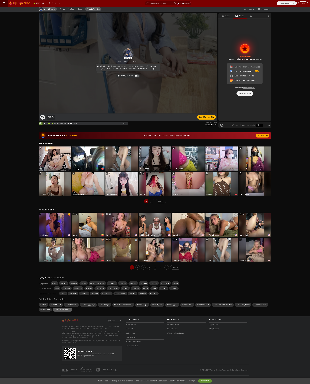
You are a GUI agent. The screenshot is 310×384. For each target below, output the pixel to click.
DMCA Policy (130, 333)
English (112, 320)
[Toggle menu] (4, 3)
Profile (62, 9)
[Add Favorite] (42, 117)
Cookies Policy (131, 337)
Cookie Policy (179, 381)
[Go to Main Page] (20, 3)
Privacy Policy (131, 325)
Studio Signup (172, 329)
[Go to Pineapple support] (98, 370)
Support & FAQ (214, 325)
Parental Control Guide (133, 341)
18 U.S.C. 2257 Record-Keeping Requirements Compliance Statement (224, 370)
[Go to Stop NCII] (110, 370)
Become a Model (173, 325)
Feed (80, 9)
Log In (303, 3)
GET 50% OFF (262, 135)
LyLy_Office (44, 277)
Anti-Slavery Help (132, 346)
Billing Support (214, 329)
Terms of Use (130, 329)
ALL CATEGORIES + (62, 309)
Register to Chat (245, 93)
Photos (71, 9)
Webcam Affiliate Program (176, 333)
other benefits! (249, 88)
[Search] (174, 3)
